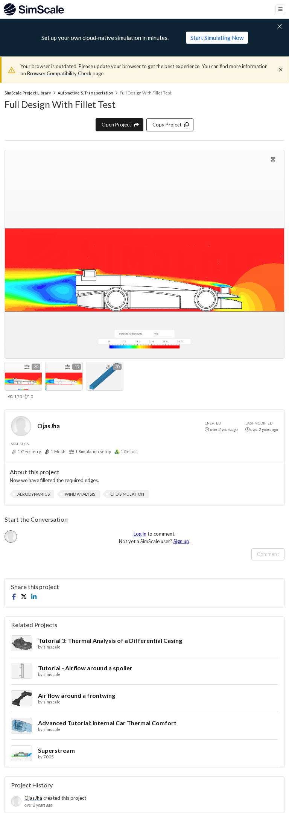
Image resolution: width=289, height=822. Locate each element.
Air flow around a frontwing (76, 695)
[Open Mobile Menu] (280, 9)
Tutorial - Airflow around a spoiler (85, 667)
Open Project (116, 125)
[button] (33, 494)
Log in (140, 534)
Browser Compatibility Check (59, 73)
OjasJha (48, 425)
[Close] (281, 70)
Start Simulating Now (216, 37)
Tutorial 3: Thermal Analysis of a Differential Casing (110, 640)
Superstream (56, 750)
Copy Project (166, 125)
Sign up (181, 541)
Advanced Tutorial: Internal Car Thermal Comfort (107, 722)
